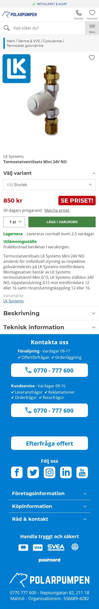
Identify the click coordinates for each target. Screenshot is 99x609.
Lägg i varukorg (62, 222)
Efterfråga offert (49, 443)
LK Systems (13, 301)
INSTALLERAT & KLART (52, 4)
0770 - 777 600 (54, 370)
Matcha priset (56, 210)
